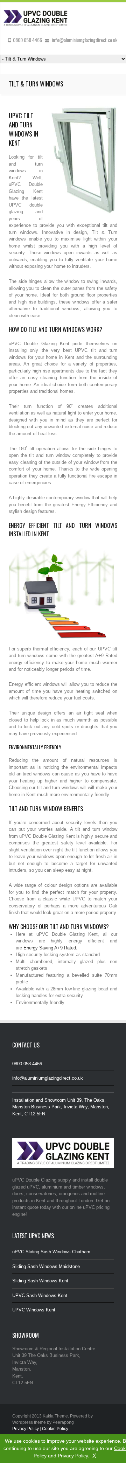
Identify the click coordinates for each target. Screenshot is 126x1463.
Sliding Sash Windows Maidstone (46, 1266)
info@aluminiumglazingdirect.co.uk (47, 1078)
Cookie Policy (55, 1428)
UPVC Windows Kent (33, 1309)
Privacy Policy (73, 1455)
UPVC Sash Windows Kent (39, 1295)
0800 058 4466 (27, 1063)
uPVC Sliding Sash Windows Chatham (51, 1251)
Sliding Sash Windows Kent (40, 1280)
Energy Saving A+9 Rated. (50, 947)
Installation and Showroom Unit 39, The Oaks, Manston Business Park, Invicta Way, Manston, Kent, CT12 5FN (60, 1107)
